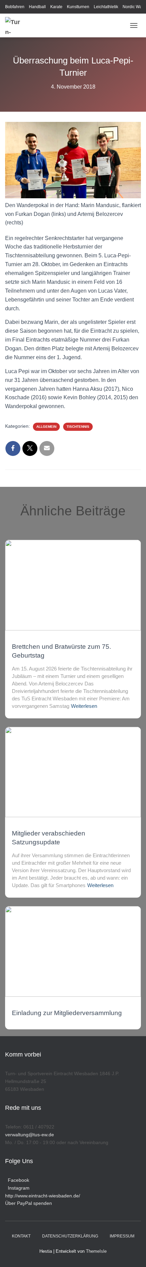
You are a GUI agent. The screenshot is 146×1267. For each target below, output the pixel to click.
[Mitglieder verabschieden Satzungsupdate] (73, 771)
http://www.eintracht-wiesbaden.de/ (42, 1195)
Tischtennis (78, 426)
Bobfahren (14, 6)
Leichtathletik (106, 6)
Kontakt (21, 1236)
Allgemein (46, 426)
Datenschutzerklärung (70, 1236)
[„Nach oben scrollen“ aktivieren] (132, 1253)
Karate (56, 6)
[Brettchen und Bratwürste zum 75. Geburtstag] (73, 584)
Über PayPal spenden (28, 1203)
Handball (37, 6)
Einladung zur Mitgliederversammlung (67, 1012)
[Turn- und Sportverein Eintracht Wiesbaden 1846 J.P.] (16, 25)
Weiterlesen (84, 706)
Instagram (17, 1188)
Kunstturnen (78, 6)
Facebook (17, 1180)
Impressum (122, 1236)
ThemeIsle (96, 1251)
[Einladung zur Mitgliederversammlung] (73, 951)
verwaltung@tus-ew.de (29, 1134)
